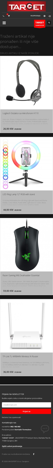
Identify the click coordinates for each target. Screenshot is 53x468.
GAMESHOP (39, 23)
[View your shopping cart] (9, 16)
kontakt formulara (23, 429)
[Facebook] (34, 454)
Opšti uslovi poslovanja (12, 446)
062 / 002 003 (15, 426)
